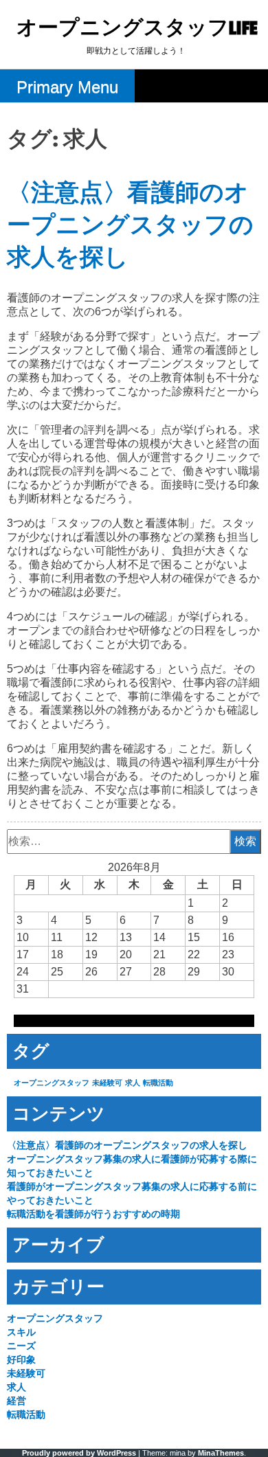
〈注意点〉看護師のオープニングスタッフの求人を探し (130, 226)
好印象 (21, 1359)
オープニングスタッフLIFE (137, 28)
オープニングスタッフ (51, 1082)
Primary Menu (67, 87)
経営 (16, 1400)
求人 (132, 1082)
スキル (21, 1331)
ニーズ (21, 1345)
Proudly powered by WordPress (79, 1453)
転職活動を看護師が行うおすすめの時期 (93, 1213)
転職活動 (158, 1082)
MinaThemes (221, 1453)
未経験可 (107, 1082)
